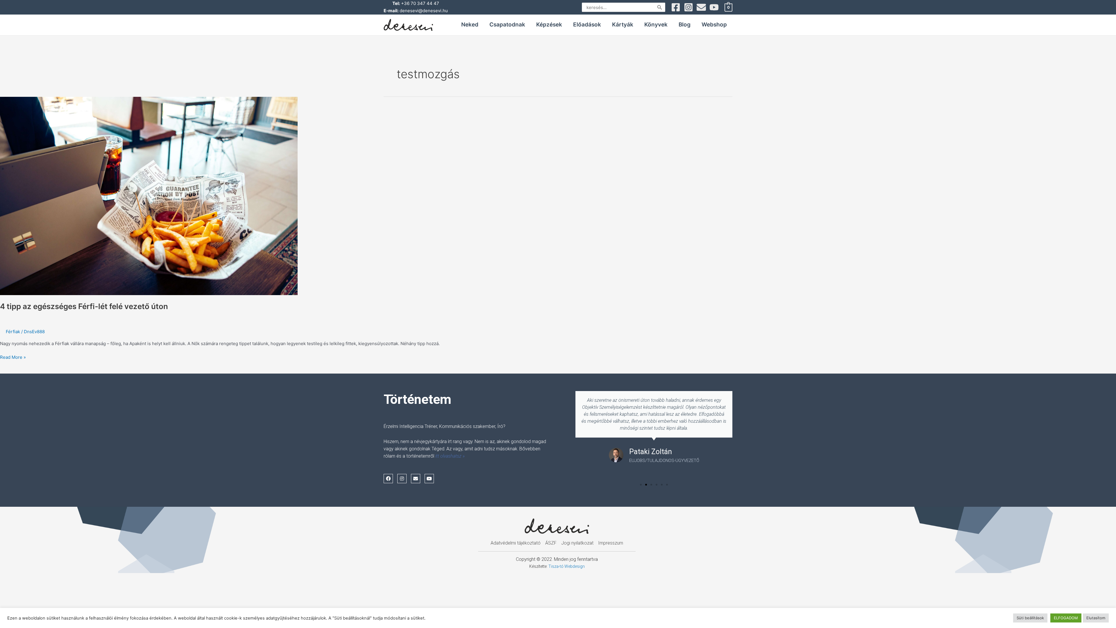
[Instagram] (688, 7)
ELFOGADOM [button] (1066, 617)
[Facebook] (675, 7)
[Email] (701, 7)
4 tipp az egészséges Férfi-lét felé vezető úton (84, 306)
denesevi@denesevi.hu (424, 10)
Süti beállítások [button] (1030, 617)
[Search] (659, 7)
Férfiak (13, 331)
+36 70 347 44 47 (420, 3)
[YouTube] (714, 7)
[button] (641, 485)
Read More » (13, 357)
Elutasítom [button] (1095, 617)
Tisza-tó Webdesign (566, 566)
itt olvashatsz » (450, 456)
